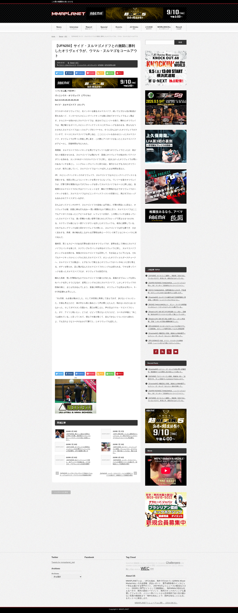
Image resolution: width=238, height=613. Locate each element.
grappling (129, 565)
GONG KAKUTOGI (139, 565)
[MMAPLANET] (69, 14)
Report (61, 36)
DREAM (149, 565)
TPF (152, 569)
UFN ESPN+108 (110, 65)
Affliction (180, 565)
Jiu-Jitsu (143, 563)
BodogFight (129, 563)
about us (137, 569)
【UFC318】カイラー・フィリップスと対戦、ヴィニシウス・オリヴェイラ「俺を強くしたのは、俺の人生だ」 (125, 450)
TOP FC (174, 565)
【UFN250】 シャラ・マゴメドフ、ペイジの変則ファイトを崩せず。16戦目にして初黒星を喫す (125, 462)
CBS (182, 563)
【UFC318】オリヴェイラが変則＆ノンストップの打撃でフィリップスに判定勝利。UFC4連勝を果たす (78, 449)
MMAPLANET (124, 609)
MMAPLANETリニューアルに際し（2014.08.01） (156, 603)
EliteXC (137, 563)
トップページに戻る (61, 492)
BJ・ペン (130, 569)
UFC (65, 36)
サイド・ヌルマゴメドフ (67, 65)
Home (53, 36)
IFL (156, 563)
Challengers (173, 562)
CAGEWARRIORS (162, 565)
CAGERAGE (150, 563)
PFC (153, 565)
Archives (55, 573)
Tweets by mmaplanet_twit (63, 562)
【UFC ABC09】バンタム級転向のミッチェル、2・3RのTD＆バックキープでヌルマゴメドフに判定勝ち (125, 436)
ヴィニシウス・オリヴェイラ (87, 65)
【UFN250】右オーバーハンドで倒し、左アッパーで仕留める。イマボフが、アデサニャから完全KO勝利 (78, 462)
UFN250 (100, 65)
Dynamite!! (161, 563)
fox (170, 565)
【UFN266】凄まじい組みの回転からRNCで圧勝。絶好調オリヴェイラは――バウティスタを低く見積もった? (78, 437)
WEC (145, 568)
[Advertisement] (96, 345)
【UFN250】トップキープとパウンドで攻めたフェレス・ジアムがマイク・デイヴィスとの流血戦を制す (76, 474)
